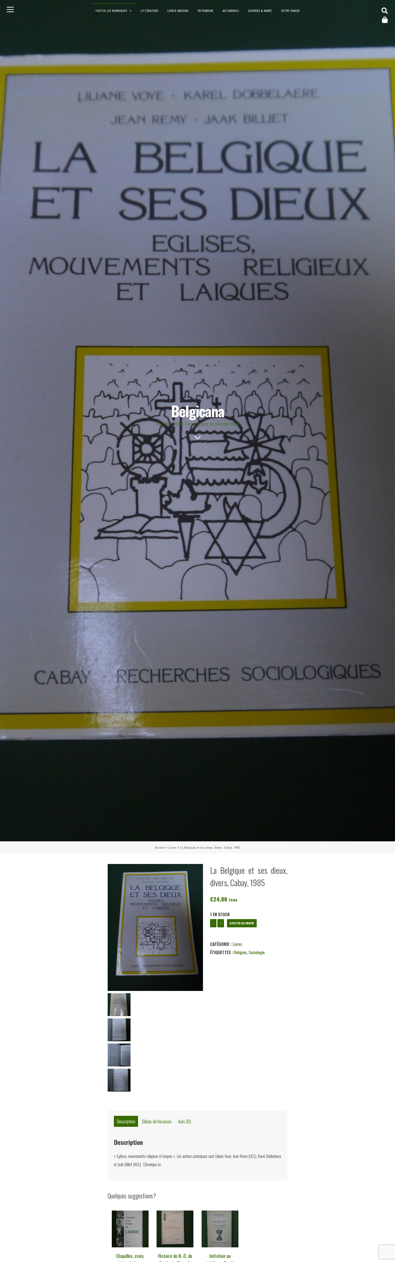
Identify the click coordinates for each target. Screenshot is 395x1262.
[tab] (126, 1121)
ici (159, 1164)
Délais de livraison (156, 1121)
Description (126, 1121)
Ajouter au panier (242, 923)
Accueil (160, 847)
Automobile (231, 11)
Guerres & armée (260, 11)
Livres (172, 847)
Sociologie (257, 952)
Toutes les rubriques (111, 11)
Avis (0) (184, 1121)
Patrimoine (206, 11)
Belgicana (197, 410)
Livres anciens (178, 11)
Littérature (149, 11)
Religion (240, 952)
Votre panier (290, 11)
